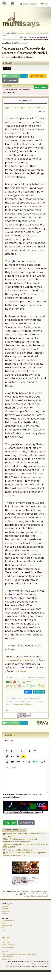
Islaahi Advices (25, 100)
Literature (29, 33)
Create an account (29, 4)
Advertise (5, 913)
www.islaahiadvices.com (20, 660)
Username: (9, 740)
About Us (5, 906)
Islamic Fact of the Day (9, 944)
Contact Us (5, 911)
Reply (24, 76)
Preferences (11, 80)
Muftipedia (5, 940)
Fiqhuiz (4, 930)
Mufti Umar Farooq (8, 947)
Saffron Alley (6, 959)
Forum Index (20, 33)
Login (45, 4)
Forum (4, 923)
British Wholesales (7, 956)
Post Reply (10, 823)
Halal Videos (6, 942)
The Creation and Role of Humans (18, 850)
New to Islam (6, 937)
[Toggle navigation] (12, 3)
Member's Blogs (7, 925)
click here (20, 671)
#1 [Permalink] (17, 108)
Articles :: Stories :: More (38, 891)
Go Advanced (26, 823)
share (29, 692)
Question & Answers (8, 920)
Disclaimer (5, 908)
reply (43, 112)
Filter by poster (38, 76)
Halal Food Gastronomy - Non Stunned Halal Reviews (19, 954)
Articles (4, 928)
